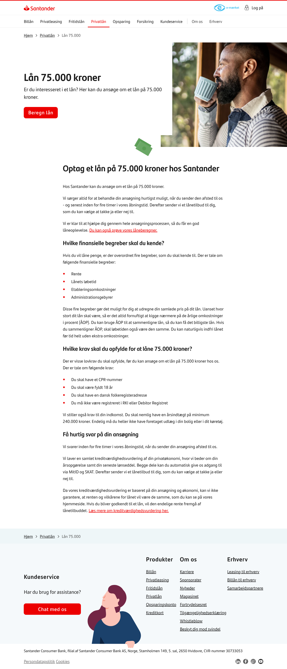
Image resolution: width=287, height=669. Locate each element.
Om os (197, 21)
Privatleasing (51, 21)
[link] (27, 8)
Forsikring (145, 21)
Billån (28, 21)
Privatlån (98, 21)
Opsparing (121, 21)
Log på (257, 8)
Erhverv (215, 21)
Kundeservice (171, 21)
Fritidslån (76, 21)
